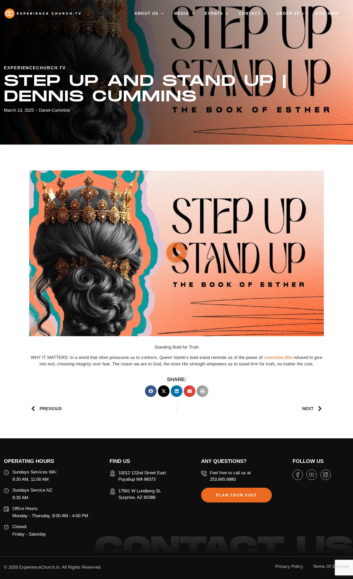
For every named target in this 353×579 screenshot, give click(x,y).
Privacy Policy (289, 562)
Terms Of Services (331, 562)
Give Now (327, 13)
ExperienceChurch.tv (39, 562)
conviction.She (278, 353)
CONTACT (250, 13)
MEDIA (181, 13)
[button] (176, 249)
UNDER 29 (288, 13)
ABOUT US (146, 13)
